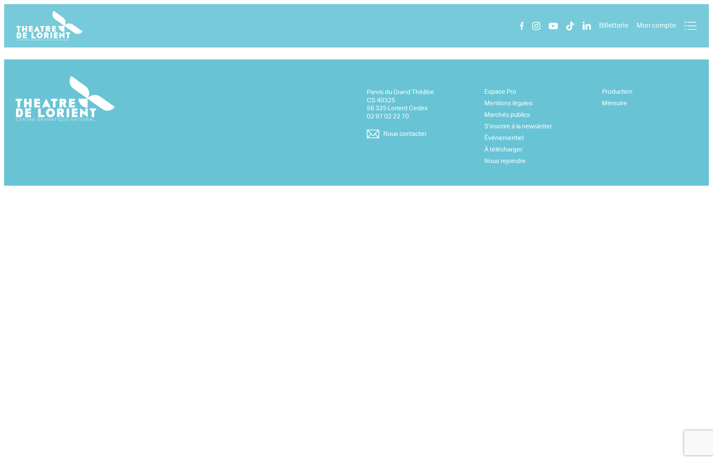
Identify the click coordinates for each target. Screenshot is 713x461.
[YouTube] (553, 26)
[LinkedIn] (587, 26)
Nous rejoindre (505, 161)
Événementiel (504, 138)
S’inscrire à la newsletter (518, 126)
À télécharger (503, 150)
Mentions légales (508, 103)
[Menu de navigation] (690, 26)
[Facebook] (522, 26)
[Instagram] (536, 26)
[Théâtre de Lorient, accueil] (49, 26)
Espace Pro (500, 92)
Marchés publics (507, 115)
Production (617, 92)
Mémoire (614, 103)
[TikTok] (570, 26)
